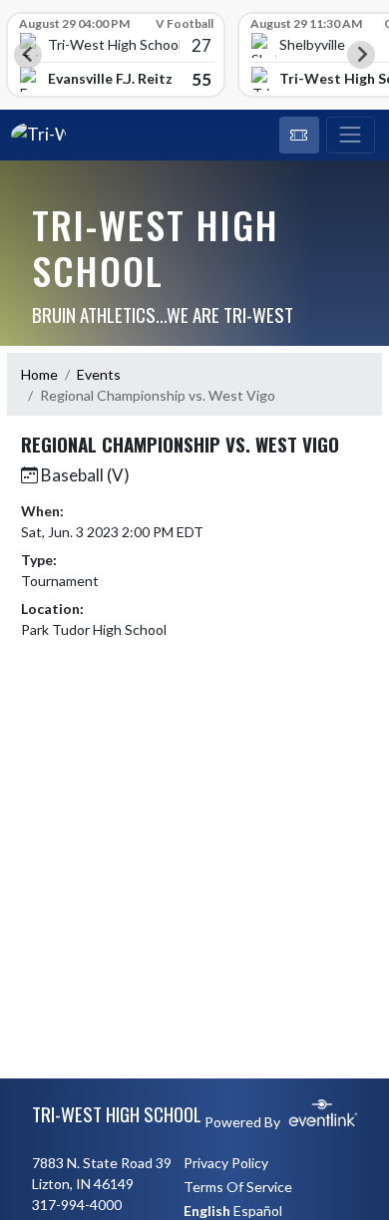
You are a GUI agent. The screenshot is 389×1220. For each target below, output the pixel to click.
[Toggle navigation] (350, 135)
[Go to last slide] (28, 55)
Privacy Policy (226, 1162)
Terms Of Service (238, 1186)
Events (99, 374)
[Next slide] (361, 55)
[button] (299, 135)
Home (39, 374)
